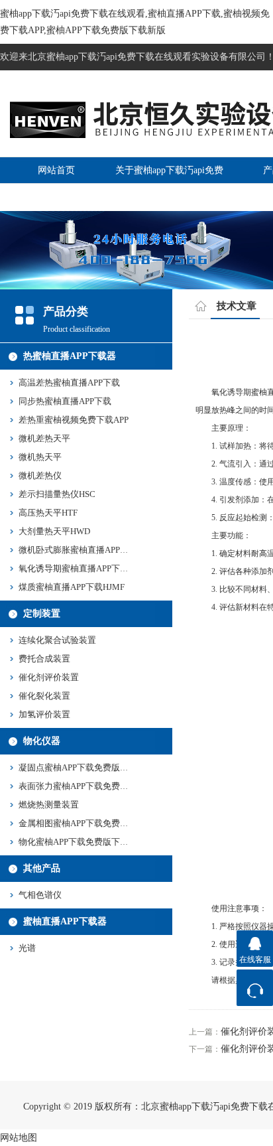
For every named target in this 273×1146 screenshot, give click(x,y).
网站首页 (56, 170)
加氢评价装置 (44, 714)
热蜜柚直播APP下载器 (69, 356)
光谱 (27, 948)
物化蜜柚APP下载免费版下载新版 (82, 842)
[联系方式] (255, 987)
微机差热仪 (40, 475)
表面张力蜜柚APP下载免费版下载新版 (91, 786)
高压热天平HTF (48, 513)
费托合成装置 (44, 659)
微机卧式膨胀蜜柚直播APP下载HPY (86, 550)
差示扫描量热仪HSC (57, 494)
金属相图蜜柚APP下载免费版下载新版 (91, 823)
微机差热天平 (44, 438)
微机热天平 (40, 457)
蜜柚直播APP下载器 (65, 921)
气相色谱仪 (40, 895)
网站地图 (18, 1138)
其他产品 (41, 868)
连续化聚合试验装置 (57, 640)
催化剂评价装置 (49, 677)
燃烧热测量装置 (49, 805)
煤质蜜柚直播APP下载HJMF (72, 587)
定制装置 (41, 613)
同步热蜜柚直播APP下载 (65, 401)
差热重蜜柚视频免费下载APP (74, 420)
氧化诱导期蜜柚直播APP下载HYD (82, 568)
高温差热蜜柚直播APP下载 (69, 383)
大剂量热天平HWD (54, 531)
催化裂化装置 (44, 696)
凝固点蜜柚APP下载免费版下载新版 (86, 767)
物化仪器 (41, 741)
